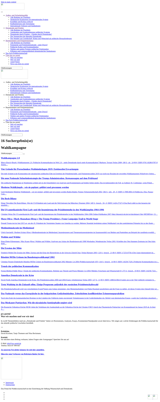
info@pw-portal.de (14, 343)
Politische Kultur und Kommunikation (24, 47)
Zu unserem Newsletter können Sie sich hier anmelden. (23, 350)
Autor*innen (15, 62)
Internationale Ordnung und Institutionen (25, 26)
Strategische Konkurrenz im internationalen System (29, 20)
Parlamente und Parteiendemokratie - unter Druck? (29, 45)
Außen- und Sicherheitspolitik (17, 15)
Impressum (10, 383)
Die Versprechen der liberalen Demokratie (25, 36)
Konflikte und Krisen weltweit (21, 22)
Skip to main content (8, 2)
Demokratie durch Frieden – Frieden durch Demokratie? (31, 34)
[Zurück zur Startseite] (12, 9)
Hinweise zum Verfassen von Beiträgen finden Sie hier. (23, 354)
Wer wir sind (15, 60)
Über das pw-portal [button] (13, 122)
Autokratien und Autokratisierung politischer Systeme (30, 32)
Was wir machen (16, 58)
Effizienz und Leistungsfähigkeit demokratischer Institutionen (33, 51)
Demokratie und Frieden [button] (15, 95)
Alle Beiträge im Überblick (20, 17)
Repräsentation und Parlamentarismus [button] (19, 107)
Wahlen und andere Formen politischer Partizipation (29, 49)
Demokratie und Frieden (15, 28)
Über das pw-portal (13, 55)
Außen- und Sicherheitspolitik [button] (17, 82)
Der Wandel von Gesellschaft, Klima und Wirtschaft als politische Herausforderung (41, 39)
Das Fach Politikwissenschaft (16, 53)
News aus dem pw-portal (19, 64)
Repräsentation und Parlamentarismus (19, 41)
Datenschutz (10, 385)
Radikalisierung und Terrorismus (22, 24)
